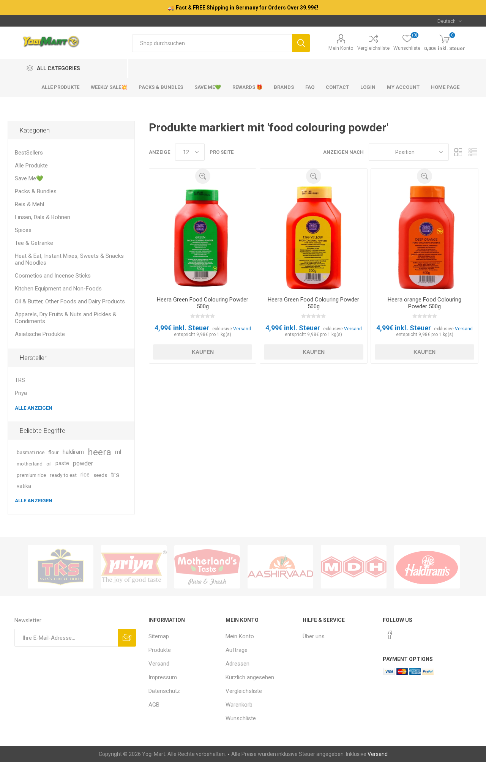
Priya (21, 393)
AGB (153, 704)
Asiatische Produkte (40, 334)
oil (49, 464)
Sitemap (158, 636)
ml (118, 452)
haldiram (73, 452)
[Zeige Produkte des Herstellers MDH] (354, 566)
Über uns (314, 636)
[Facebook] (390, 635)
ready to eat (63, 475)
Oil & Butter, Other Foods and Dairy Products (70, 301)
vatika (24, 486)
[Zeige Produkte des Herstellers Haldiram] (427, 566)
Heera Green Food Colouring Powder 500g (202, 303)
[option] (60, 566)
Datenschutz (164, 691)
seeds (100, 475)
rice (85, 475)
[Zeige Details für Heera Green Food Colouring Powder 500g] (202, 237)
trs (115, 474)
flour (53, 452)
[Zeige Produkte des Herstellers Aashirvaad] (280, 566)
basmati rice (30, 452)
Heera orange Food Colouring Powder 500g (424, 303)
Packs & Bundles (36, 191)
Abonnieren (127, 638)
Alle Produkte (31, 165)
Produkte (159, 650)
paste (62, 463)
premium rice (31, 475)
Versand (242, 328)
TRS (20, 380)
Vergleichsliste (373, 48)
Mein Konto (340, 48)
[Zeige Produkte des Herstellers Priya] (134, 566)
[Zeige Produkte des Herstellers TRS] (60, 566)
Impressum (162, 677)
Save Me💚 (29, 178)
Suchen (301, 43)
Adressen (237, 663)
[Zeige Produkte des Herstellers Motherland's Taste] (207, 566)
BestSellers (29, 152)
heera (99, 452)
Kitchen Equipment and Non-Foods (58, 288)
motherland (30, 464)
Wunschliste (241, 718)
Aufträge (237, 650)
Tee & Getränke (34, 243)
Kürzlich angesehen (250, 677)
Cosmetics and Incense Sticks (53, 275)
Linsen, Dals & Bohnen (42, 217)
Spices (23, 230)
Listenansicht (472, 152)
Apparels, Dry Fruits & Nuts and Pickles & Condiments (66, 318)
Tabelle (458, 152)
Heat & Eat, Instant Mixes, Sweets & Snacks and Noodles (69, 259)
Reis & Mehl (29, 204)
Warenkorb (239, 704)
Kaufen (203, 352)
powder (83, 463)
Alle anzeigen (33, 408)
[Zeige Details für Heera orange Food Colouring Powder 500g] (424, 237)
